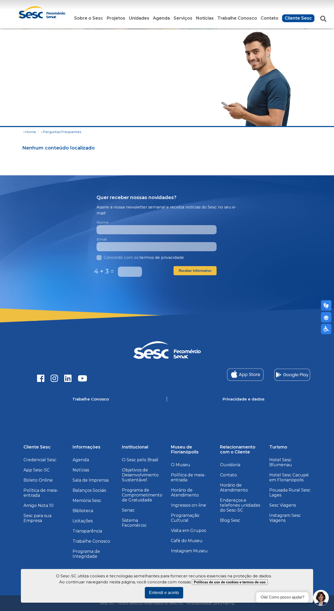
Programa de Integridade (86, 554)
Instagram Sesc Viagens (285, 518)
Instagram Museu (189, 550)
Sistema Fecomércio (134, 523)
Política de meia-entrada (40, 493)
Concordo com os (144, 257)
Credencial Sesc (39, 459)
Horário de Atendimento (185, 493)
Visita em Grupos (188, 530)
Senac (128, 510)
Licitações (83, 520)
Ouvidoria (230, 464)
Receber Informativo (195, 271)
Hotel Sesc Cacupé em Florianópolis (289, 477)
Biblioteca (83, 510)
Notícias (205, 18)
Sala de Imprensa (91, 480)
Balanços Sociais (89, 490)
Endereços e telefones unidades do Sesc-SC (240, 505)
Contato (269, 18)
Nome (103, 222)
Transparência (87, 531)
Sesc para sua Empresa (37, 518)
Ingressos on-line (188, 505)
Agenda (161, 18)
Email (102, 239)
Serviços (183, 18)
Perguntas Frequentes (62, 132)
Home (30, 132)
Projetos (116, 18)
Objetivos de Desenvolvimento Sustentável (140, 475)
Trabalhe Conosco (237, 18)
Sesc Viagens (282, 505)
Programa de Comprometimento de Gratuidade (142, 495)
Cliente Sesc (298, 18)
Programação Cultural (185, 518)
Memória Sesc (87, 500)
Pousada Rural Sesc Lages (290, 493)
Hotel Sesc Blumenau (280, 462)
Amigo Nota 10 (38, 505)
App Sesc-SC (36, 470)
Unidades (139, 18)
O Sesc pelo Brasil (140, 459)
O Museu (180, 464)
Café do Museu (186, 540)
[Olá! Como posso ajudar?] (321, 598)
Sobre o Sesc (88, 18)
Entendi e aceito (164, 592)
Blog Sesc (230, 520)
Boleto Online (38, 480)
